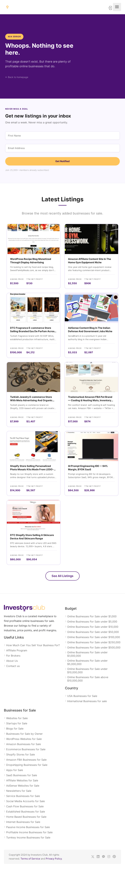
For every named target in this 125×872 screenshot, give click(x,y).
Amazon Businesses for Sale (23, 744)
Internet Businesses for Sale (23, 822)
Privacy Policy (54, 858)
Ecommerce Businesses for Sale (25, 749)
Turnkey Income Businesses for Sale (28, 837)
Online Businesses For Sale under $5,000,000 (87, 662)
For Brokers (13, 655)
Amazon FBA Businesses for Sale (26, 759)
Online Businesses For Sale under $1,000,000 (87, 654)
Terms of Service (30, 858)
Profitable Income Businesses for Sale (29, 832)
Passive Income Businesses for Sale (28, 827)
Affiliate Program (16, 650)
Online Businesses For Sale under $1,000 (92, 616)
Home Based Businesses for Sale (26, 816)
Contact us (13, 666)
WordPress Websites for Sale (24, 739)
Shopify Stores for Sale (20, 754)
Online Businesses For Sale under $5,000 (92, 621)
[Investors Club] (7, 7)
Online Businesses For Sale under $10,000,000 (87, 670)
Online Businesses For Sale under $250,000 (93, 642)
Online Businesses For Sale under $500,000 (93, 647)
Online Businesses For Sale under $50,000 (93, 632)
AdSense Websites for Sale (22, 785)
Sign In (110, 8)
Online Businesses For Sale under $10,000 (92, 626)
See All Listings (62, 576)
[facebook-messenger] (103, 857)
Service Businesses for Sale (23, 796)
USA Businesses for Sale (82, 696)
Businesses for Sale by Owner (24, 733)
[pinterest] (114, 857)
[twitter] (93, 857)
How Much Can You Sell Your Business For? (33, 645)
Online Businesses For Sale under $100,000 (93, 637)
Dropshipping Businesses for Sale (26, 764)
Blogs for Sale (14, 728)
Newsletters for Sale (18, 790)
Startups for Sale (16, 723)
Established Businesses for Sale (25, 811)
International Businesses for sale (87, 701)
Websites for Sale (17, 718)
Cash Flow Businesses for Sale (25, 806)
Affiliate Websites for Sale (22, 780)
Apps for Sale (14, 770)
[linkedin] (98, 857)
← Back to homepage (16, 77)
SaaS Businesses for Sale (21, 775)
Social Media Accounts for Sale (25, 801)
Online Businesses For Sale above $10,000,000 (87, 679)
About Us (12, 660)
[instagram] (109, 857)
